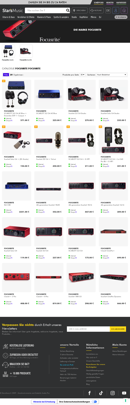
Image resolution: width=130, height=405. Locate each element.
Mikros (94, 17)
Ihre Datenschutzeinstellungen (74, 401)
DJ (100, 17)
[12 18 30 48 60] (82, 74)
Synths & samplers (61, 17)
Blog (88, 384)
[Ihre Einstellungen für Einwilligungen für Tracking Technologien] (125, 400)
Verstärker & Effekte (26, 17)
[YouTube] (124, 393)
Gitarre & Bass (9, 17)
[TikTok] (101, 393)
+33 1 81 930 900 (23, 367)
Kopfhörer (84, 17)
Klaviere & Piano (44, 17)
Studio (74, 17)
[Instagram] (112, 393)
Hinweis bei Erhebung (44, 401)
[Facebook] (89, 393)
